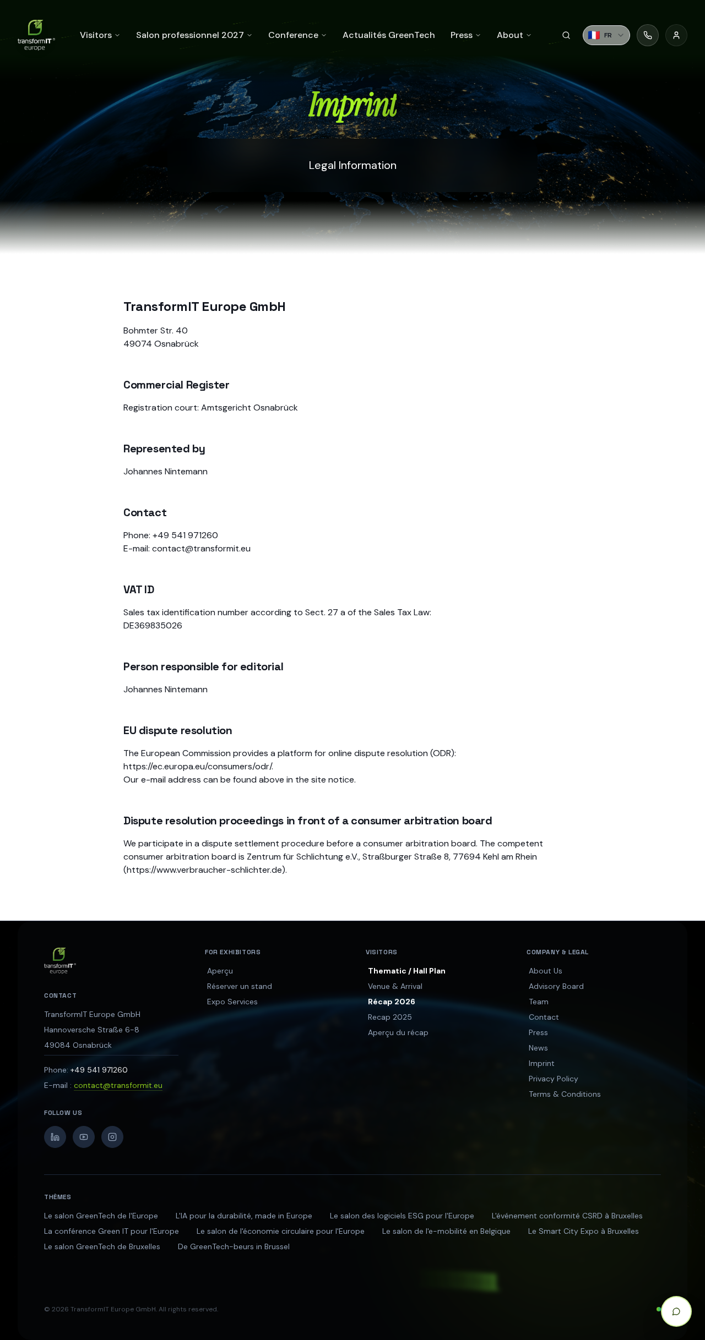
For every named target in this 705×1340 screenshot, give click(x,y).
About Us (545, 971)
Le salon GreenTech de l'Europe (101, 1216)
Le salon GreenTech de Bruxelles (102, 1246)
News (538, 1048)
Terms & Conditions (565, 1094)
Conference (293, 35)
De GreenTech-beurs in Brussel (234, 1246)
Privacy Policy (553, 1079)
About (510, 35)
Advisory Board (556, 986)
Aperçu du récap (398, 1032)
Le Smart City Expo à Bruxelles (583, 1231)
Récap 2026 (391, 1002)
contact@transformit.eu (118, 1085)
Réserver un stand (239, 986)
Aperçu (220, 971)
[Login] (676, 35)
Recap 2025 (390, 1017)
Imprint (542, 1063)
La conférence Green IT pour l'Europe (111, 1231)
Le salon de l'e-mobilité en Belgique (446, 1231)
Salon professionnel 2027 (190, 35)
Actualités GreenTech (389, 35)
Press (538, 1032)
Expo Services (232, 1002)
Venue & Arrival (395, 986)
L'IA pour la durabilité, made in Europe (244, 1216)
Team (539, 1002)
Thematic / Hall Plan (407, 971)
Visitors (96, 35)
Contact (544, 1017)
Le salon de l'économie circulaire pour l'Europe (281, 1231)
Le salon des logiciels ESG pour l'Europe (402, 1216)
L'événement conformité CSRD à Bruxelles (567, 1216)
